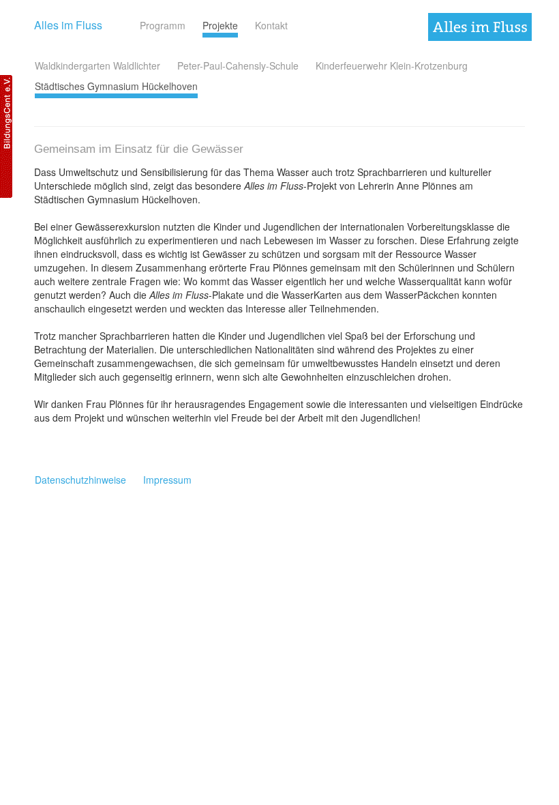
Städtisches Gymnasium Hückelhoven (116, 86)
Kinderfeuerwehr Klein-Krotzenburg (392, 65)
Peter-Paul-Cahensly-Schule (238, 65)
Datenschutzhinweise (80, 479)
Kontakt (271, 25)
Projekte (220, 25)
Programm (162, 25)
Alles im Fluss (68, 25)
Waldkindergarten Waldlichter (97, 65)
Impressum (167, 479)
